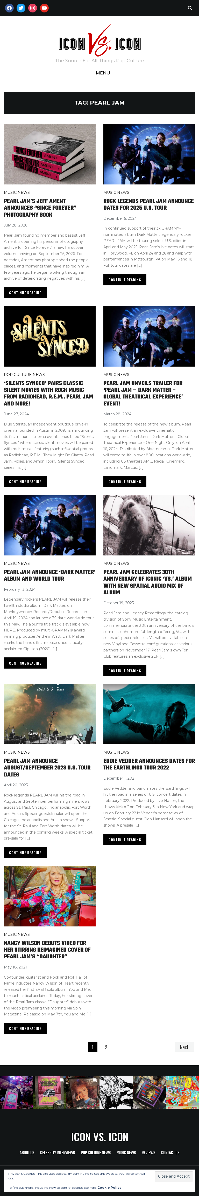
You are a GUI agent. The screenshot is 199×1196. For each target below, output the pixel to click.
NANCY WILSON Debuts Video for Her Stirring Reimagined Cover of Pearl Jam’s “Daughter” (47, 950)
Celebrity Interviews (57, 1153)
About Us (27, 1153)
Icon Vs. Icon (99, 1136)
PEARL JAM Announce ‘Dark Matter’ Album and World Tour (49, 575)
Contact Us (170, 1153)
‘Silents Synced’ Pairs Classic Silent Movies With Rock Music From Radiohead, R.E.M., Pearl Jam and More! (48, 393)
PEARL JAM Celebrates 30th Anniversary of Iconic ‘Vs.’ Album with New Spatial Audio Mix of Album (147, 582)
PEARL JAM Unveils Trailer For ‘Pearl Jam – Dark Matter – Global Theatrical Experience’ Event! (143, 393)
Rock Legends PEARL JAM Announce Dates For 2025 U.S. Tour (148, 204)
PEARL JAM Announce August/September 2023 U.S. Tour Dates (47, 768)
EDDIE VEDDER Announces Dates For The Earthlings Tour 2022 (149, 764)
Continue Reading (25, 292)
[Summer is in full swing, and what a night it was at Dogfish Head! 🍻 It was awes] (49, 1092)
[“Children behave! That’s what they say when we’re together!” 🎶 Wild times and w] (83, 1092)
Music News (17, 192)
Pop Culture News (24, 374)
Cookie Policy (109, 1188)
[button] (99, 73)
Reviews (148, 1153)
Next (184, 1047)
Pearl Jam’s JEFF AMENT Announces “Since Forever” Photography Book (40, 208)
